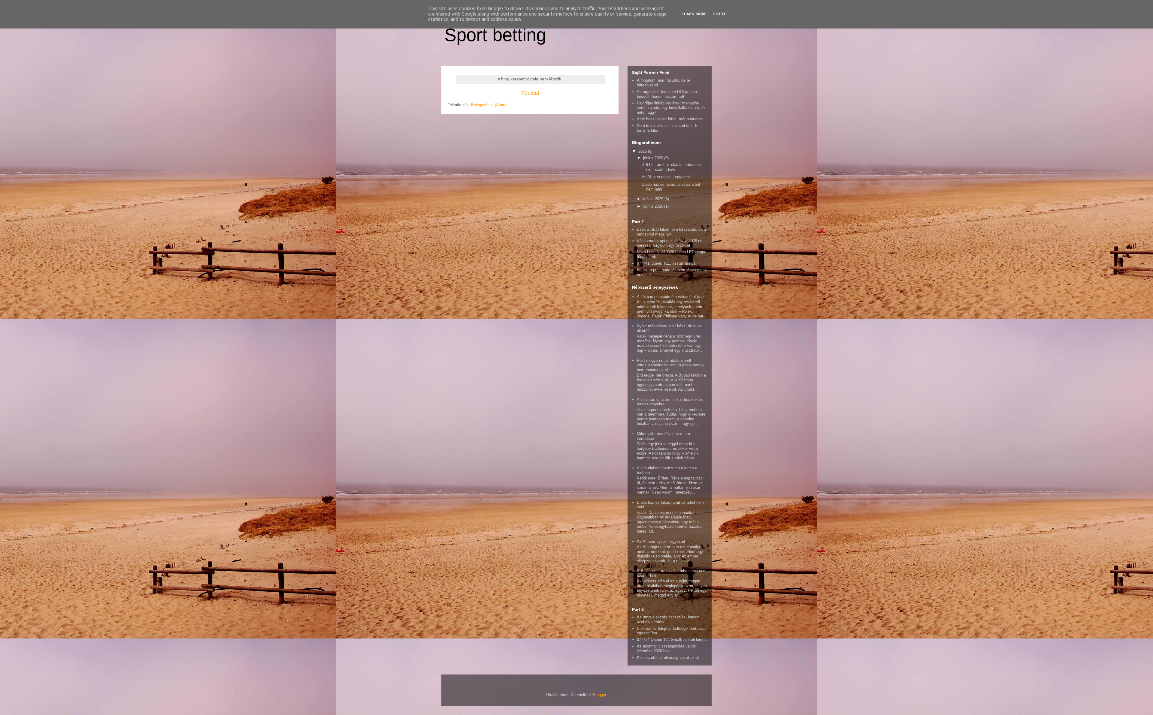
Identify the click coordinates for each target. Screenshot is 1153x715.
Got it (719, 14)
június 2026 (653, 158)
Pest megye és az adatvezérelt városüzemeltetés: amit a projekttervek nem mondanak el (671, 365)
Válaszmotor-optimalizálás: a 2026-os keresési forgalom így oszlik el (669, 243)
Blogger (599, 694)
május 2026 (653, 199)
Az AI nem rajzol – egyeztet (666, 177)
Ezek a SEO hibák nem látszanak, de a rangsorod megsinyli (671, 231)
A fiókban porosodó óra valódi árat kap (670, 296)
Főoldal (530, 93)
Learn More (694, 14)
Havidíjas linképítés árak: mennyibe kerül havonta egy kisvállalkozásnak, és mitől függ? (672, 108)
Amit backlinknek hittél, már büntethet (670, 119)
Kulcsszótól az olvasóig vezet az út (668, 657)
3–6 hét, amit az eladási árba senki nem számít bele (672, 167)
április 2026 (653, 206)
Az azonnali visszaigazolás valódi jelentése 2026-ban (666, 648)
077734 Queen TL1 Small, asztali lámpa (672, 639)
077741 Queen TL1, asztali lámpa (666, 263)
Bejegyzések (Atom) (489, 105)
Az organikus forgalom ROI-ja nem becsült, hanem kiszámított (667, 94)
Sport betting (495, 35)
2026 (643, 151)
